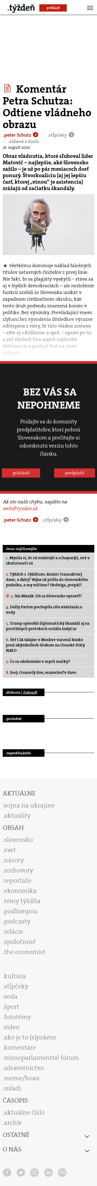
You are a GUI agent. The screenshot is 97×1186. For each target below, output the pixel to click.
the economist (25, 952)
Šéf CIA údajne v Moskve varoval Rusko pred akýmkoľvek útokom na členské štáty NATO (45, 645)
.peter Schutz (17, 135)
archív (13, 1122)
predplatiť (74, 473)
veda (11, 996)
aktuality (17, 815)
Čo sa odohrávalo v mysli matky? (38, 661)
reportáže (18, 880)
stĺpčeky (16, 986)
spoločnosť (20, 941)
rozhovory (18, 870)
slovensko (18, 839)
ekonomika (20, 890)
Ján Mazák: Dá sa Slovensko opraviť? (46, 596)
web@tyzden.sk (20, 508)
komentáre (20, 1047)
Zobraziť (30, 692)
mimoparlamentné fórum (41, 1057)
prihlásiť (21, 473)
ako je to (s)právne (30, 1037)
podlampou (21, 911)
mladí (12, 1088)
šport (11, 1006)
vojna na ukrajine (29, 805)
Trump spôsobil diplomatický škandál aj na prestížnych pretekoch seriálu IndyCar (47, 626)
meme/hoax (22, 1078)
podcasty (17, 921)
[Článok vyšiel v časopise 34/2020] (8, 88)
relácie (13, 931)
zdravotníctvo (24, 1068)
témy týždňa (22, 901)
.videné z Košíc (23, 141)
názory (14, 860)
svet (10, 850)
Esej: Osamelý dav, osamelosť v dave (41, 672)
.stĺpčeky (57, 135)
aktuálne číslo (24, 1112)
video (11, 1027)
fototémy (17, 1017)
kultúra (15, 976)
